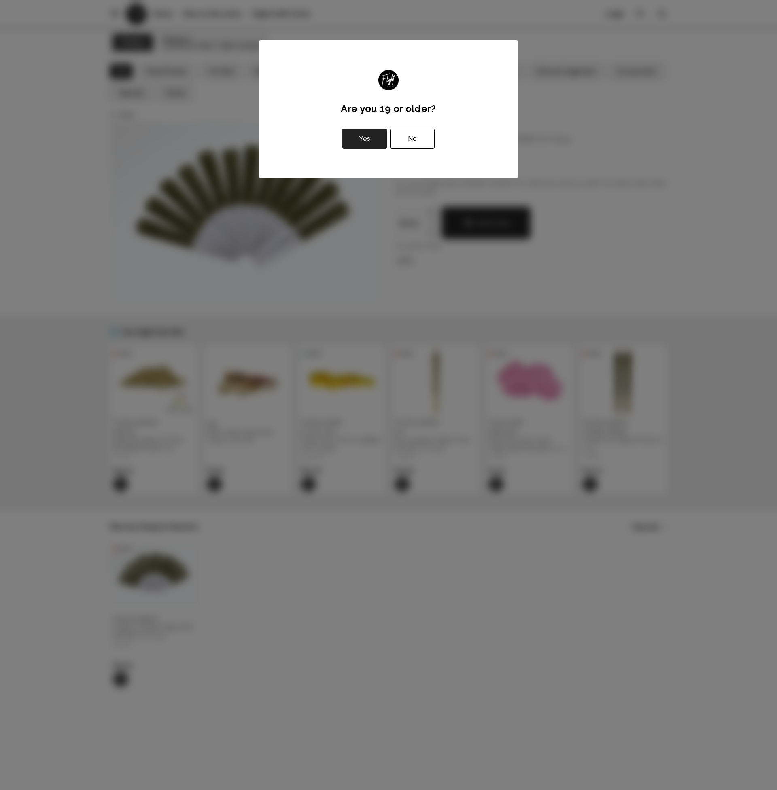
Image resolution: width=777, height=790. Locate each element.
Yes (364, 138)
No (412, 138)
